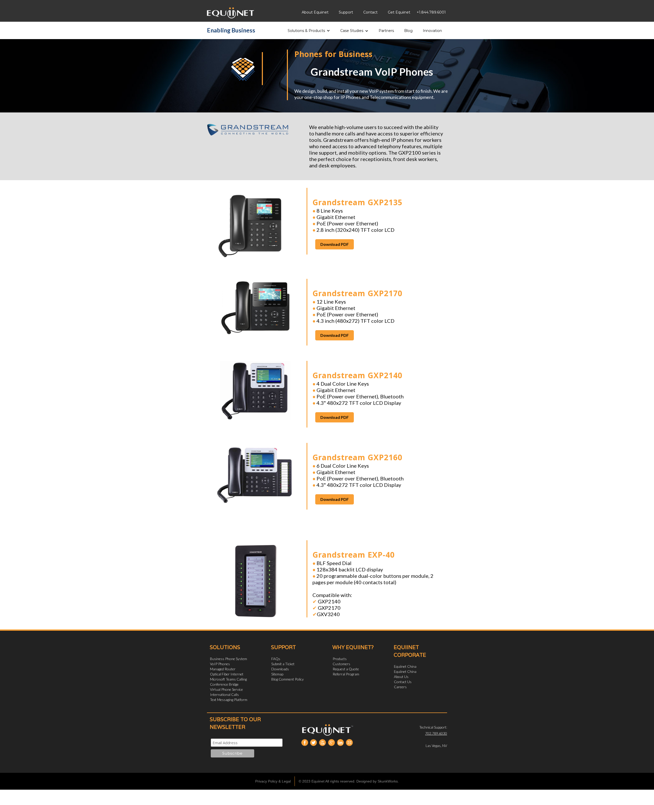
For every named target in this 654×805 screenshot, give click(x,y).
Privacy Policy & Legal (273, 781)
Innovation (432, 30)
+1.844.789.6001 (431, 12)
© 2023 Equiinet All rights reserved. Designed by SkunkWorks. (349, 781)
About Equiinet (315, 12)
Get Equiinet (399, 12)
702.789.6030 (436, 733)
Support (346, 12)
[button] (309, 29)
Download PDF (334, 244)
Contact (370, 12)
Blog (408, 30)
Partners (386, 30)
